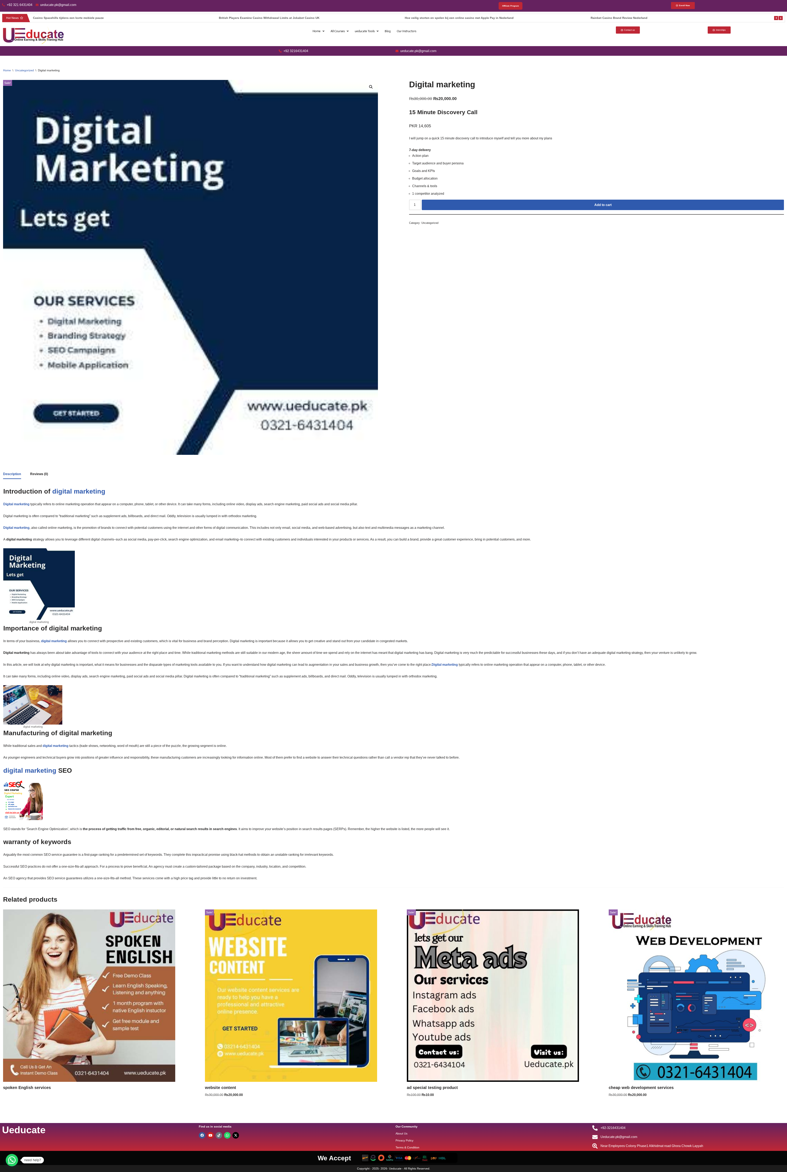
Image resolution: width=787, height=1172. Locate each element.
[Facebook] (202, 1135)
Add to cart (603, 205)
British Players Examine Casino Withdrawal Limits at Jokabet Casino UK (83, 17)
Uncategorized (24, 70)
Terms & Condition (407, 1147)
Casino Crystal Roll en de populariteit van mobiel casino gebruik (636, 17)
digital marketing (29, 770)
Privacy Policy (404, 1140)
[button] (318, 31)
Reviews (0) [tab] (39, 474)
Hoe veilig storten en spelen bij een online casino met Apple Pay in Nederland (273, 17)
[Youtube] (210, 1135)
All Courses (338, 31)
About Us (401, 1133)
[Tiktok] (219, 1135)
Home (317, 31)
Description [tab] (12, 474)
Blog (388, 31)
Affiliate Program (510, 6)
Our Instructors (406, 31)
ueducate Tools (365, 31)
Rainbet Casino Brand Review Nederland (433, 17)
